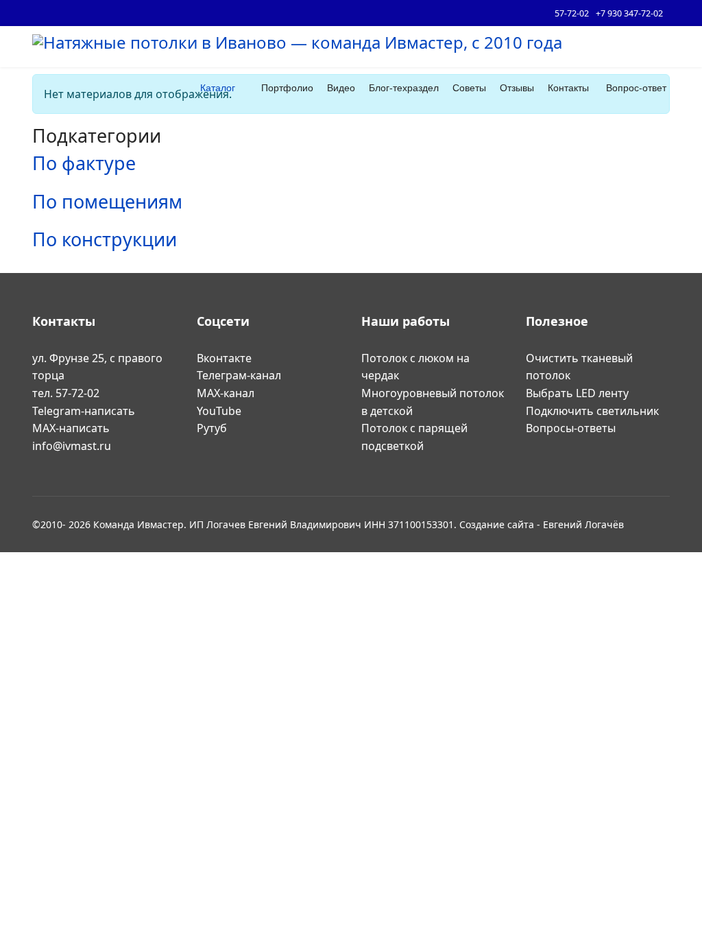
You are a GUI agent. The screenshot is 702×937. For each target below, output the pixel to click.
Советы (469, 87)
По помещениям (107, 201)
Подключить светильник (592, 410)
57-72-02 (572, 13)
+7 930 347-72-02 (629, 13)
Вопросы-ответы (571, 428)
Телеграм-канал (239, 375)
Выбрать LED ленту (577, 393)
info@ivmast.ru (71, 445)
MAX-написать (72, 428)
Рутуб (212, 428)
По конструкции (104, 239)
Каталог (217, 87)
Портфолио (287, 87)
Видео (341, 87)
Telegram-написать (85, 410)
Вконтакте (224, 358)
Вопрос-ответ (636, 87)
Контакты (568, 87)
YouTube (219, 410)
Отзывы (517, 87)
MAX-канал (225, 393)
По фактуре (84, 163)
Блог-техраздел (404, 87)
